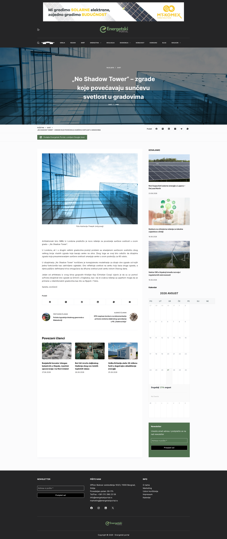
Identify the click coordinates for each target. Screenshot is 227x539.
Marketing (147, 488)
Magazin (175, 43)
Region (73, 43)
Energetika (94, 43)
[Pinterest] (82, 302)
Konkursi (153, 43)
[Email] (130, 302)
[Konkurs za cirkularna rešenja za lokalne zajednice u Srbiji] (169, 211)
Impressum (148, 494)
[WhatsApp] (187, 129)
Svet (83, 43)
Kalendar (147, 497)
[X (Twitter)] (163, 129)
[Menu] (38, 29)
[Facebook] (156, 129)
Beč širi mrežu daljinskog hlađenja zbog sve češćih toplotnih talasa (86, 366)
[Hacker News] (175, 129)
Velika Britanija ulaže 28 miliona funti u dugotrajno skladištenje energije (122, 366)
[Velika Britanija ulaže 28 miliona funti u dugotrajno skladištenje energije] (123, 351)
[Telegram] (181, 129)
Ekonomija (124, 43)
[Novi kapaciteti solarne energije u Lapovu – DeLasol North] (169, 168)
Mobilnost (140, 43)
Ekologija (111, 43)
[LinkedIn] (169, 129)
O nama (146, 485)
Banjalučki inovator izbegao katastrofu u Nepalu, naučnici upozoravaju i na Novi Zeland (55, 366)
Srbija (62, 43)
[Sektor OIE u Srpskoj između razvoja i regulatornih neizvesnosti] (169, 254)
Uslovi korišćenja (150, 491)
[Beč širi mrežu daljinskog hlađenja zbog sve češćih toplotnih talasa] (90, 351)
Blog (164, 43)
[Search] (38, 43)
